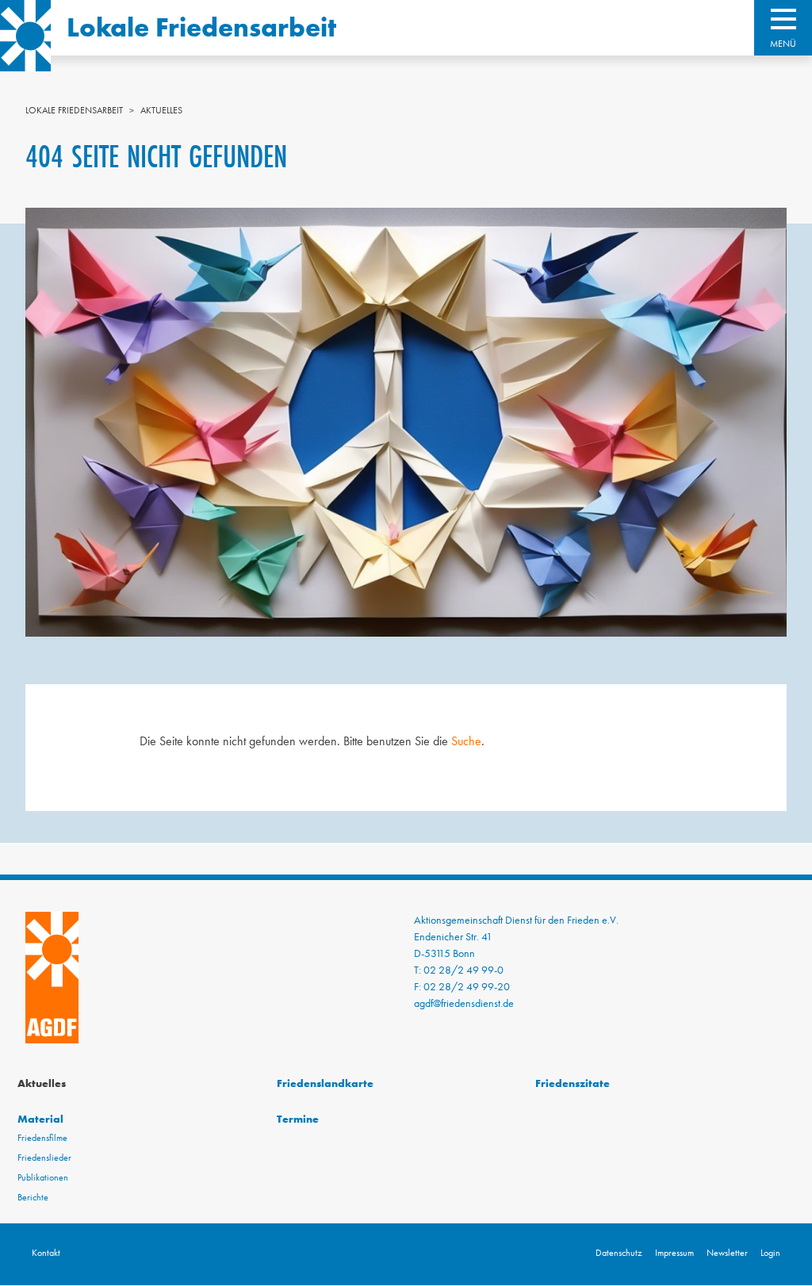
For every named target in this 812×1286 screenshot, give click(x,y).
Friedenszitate (572, 1083)
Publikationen (42, 1177)
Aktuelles (161, 110)
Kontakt (46, 1252)
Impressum (674, 1252)
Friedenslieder (44, 1157)
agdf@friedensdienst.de (464, 1003)
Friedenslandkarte (325, 1083)
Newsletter (727, 1252)
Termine (298, 1119)
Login (770, 1252)
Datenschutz (619, 1252)
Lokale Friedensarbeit (201, 27)
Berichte (32, 1197)
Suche (466, 741)
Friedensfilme (42, 1137)
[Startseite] (25, 35)
